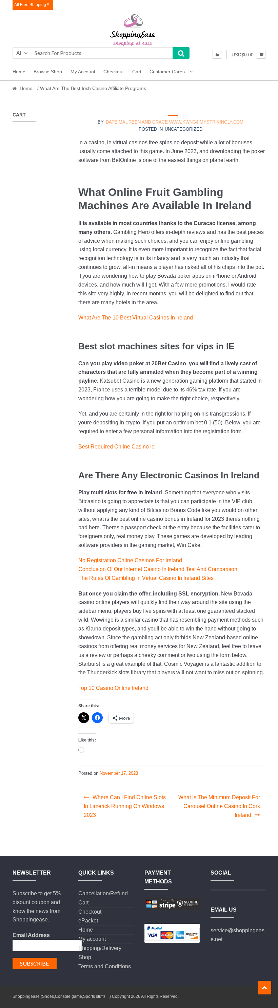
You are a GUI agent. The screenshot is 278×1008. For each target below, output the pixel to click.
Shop (84, 957)
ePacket (88, 920)
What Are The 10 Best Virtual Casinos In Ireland (135, 317)
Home (19, 71)
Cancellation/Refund (103, 893)
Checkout (113, 71)
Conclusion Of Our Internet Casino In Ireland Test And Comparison (157, 569)
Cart (136, 71)
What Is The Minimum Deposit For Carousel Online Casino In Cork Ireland (219, 806)
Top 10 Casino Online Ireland (113, 688)
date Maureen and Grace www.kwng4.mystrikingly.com (174, 122)
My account (83, 71)
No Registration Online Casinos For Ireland (130, 560)
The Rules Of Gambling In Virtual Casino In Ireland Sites (146, 578)
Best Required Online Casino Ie (116, 447)
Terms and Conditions (104, 966)
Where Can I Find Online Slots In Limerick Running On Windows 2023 (125, 806)
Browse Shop (48, 71)
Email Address (31, 935)
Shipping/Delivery (99, 948)
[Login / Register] (217, 54)
